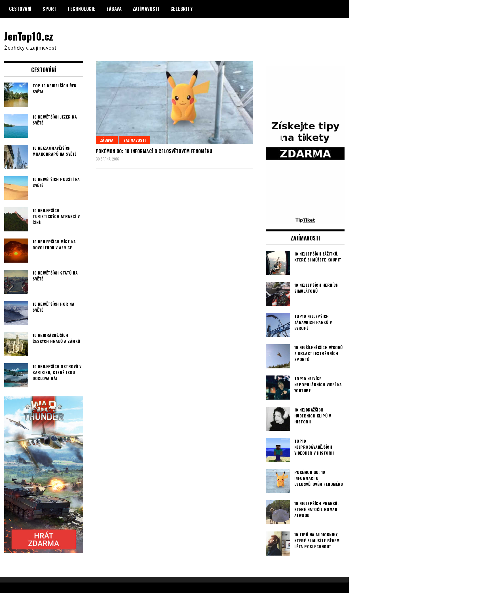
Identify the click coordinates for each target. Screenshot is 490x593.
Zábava (114, 8)
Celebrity (181, 8)
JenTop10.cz (28, 35)
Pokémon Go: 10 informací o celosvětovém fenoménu (154, 151)
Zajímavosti (146, 8)
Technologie (81, 8)
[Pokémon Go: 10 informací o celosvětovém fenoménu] (174, 102)
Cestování (20, 8)
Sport (50, 8)
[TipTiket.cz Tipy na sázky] (305, 220)
